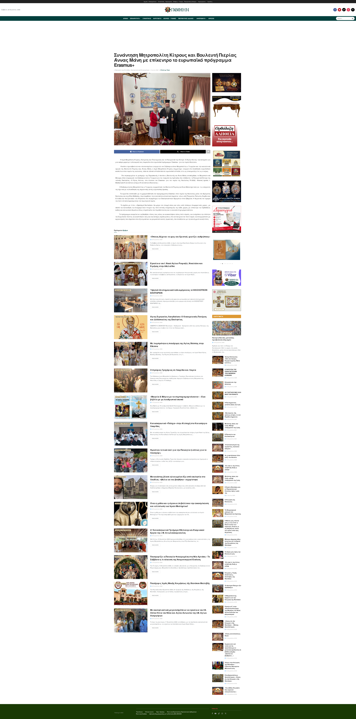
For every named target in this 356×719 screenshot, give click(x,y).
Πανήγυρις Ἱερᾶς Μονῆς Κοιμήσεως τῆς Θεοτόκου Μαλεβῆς (180, 583)
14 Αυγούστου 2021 (231, 439)
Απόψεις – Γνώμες (178, 1)
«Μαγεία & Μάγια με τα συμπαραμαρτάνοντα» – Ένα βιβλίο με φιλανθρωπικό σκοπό (177, 398)
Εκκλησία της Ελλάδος (122, 70)
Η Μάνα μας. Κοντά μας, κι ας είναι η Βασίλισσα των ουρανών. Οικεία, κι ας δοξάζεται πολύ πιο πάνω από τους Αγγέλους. (232, 526)
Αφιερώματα (201, 1)
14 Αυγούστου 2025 (231, 386)
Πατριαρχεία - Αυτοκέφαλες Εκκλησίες (128, 263)
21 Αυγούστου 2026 (156, 402)
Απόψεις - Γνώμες (121, 503)
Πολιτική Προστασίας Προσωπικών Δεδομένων (182, 712)
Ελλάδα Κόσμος (121, 397)
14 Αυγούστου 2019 (231, 547)
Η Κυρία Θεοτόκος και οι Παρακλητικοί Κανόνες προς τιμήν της (232, 490)
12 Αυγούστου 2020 (231, 483)
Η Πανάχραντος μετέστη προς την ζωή (232, 404)
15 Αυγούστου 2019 (231, 516)
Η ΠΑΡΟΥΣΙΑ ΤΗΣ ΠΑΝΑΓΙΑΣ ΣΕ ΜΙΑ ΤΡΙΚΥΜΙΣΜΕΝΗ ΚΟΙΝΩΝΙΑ (231, 372)
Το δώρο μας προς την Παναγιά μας (232, 553)
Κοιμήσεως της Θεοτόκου (222, 333)
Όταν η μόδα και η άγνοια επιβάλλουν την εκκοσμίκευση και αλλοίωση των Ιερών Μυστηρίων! (179, 505)
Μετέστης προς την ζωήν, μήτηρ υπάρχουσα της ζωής (232, 478)
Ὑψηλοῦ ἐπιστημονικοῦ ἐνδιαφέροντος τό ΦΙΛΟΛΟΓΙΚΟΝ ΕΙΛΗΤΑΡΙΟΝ (178, 291)
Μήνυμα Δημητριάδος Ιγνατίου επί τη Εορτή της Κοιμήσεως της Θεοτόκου (232, 542)
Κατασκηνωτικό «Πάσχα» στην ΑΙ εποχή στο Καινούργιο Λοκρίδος (178, 425)
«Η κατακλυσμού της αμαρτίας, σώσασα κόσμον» (232, 447)
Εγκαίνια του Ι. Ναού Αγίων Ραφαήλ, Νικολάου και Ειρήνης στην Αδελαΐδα (176, 265)
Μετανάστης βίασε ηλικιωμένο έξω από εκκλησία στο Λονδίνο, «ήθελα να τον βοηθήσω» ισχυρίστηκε (177, 478)
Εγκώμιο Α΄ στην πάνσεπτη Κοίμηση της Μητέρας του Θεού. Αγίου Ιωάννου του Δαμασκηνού (233, 610)
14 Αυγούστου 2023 (231, 407)
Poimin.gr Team (165, 70)
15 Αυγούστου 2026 (218, 342)
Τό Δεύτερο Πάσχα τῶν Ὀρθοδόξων (233, 586)
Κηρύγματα (168, 1)
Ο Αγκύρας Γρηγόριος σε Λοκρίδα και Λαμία (173, 369)
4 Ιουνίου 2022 (154, 70)
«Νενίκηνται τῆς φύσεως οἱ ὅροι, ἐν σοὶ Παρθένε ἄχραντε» (233, 415)
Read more (155, 249)
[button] (220, 263)
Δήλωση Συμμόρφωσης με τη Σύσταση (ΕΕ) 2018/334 (165, 714)
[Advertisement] (178, 35)
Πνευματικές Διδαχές (190, 1)
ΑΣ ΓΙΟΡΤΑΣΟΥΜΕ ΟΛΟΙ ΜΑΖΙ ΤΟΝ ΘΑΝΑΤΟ (233, 393)
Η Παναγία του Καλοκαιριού (230, 435)
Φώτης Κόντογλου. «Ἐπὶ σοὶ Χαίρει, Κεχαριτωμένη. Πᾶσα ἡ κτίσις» (232, 360)
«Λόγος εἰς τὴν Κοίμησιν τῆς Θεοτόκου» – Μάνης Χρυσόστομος (231, 624)
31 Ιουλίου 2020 (230, 495)
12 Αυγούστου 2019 (231, 617)
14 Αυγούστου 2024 (231, 397)
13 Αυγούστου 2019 (231, 590)
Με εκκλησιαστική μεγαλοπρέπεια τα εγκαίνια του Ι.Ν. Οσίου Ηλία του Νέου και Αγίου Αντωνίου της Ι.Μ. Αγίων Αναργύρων (178, 612)
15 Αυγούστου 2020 (231, 451)
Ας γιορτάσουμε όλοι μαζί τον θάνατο (232, 456)
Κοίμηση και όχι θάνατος (231, 383)
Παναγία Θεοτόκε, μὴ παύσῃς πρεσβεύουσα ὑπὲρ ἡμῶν (223, 339)
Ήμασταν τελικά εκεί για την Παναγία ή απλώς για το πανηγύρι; (178, 451)
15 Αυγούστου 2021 (231, 419)
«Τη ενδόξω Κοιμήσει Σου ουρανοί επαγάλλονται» (232, 690)
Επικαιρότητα (152, 1)
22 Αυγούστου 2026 (156, 239)
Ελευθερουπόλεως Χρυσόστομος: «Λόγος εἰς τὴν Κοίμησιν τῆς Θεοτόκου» (232, 678)
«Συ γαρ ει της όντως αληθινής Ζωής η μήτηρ (232, 564)
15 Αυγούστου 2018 (231, 638)
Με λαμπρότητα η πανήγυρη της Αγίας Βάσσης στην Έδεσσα (177, 345)
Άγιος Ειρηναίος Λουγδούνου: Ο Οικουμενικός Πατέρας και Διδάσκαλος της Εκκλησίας (178, 318)
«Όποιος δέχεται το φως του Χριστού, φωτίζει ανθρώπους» (180, 236)
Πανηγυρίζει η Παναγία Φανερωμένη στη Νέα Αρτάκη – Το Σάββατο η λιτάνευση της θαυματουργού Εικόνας (180, 558)
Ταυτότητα (139, 712)
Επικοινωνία (149, 712)
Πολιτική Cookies (141, 714)
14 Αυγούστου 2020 (231, 472)
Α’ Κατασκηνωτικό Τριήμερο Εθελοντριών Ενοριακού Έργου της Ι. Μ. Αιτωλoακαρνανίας (177, 531)
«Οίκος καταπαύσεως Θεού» (232, 635)
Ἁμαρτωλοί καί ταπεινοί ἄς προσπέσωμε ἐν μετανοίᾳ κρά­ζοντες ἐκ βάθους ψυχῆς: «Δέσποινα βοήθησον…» (233, 650)
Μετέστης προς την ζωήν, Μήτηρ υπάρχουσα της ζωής (232, 426)
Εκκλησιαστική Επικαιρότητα (140, 70)
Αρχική (145, 1)
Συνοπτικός (161, 1)
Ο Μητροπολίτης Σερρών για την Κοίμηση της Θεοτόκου (233, 598)
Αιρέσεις (209, 1)
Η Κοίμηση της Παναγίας (230, 501)
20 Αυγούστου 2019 (231, 504)
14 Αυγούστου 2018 (231, 629)
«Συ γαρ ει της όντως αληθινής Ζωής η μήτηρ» (232, 468)
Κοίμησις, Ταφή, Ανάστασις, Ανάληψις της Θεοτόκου (231, 576)
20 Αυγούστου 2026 (156, 536)
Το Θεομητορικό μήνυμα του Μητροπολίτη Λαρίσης (233, 512)
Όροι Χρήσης (160, 712)
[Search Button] (353, 18)
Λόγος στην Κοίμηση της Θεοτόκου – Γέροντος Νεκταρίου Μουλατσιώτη (232, 665)
